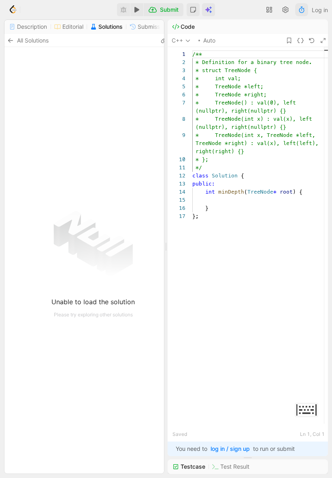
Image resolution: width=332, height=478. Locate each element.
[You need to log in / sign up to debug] (123, 9)
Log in (320, 9)
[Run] (136, 9)
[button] (193, 9)
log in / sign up (230, 448)
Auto (209, 40)
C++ (177, 40)
